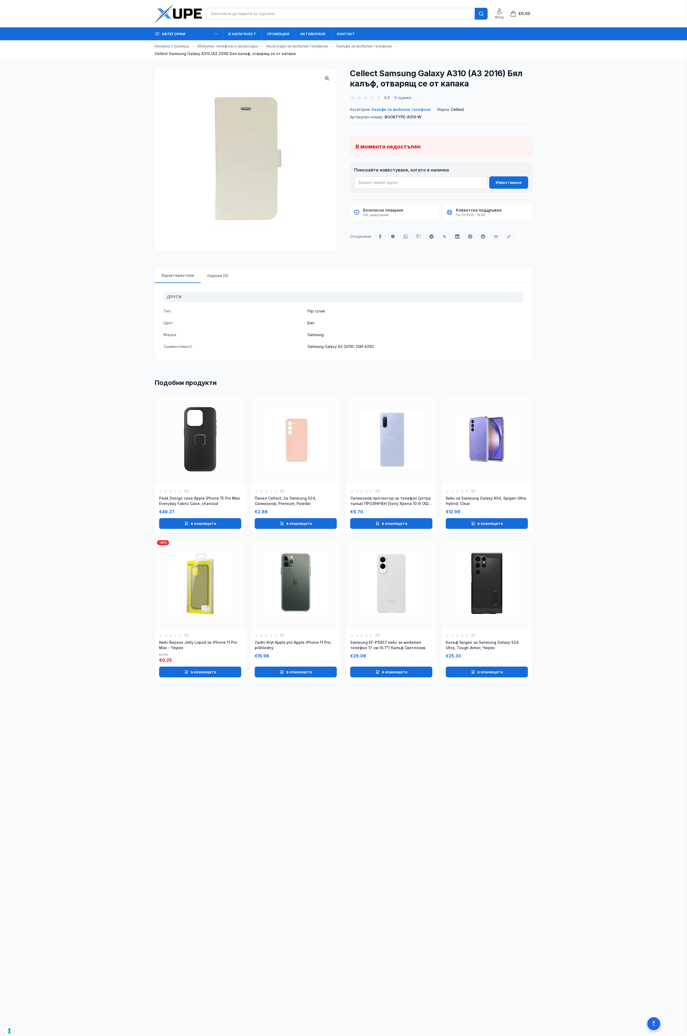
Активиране (313, 34)
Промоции (278, 34)
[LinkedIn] (457, 236)
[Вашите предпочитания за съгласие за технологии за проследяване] (9, 1031)
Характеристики (177, 275)
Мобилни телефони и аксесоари (228, 46)
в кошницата (203, 523)
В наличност (242, 34)
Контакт (346, 34)
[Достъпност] (653, 1023)
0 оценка (402, 97)
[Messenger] (393, 236)
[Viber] (418, 236)
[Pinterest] (470, 236)
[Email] (496, 236)
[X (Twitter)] (444, 236)
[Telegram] (431, 236)
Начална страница (172, 46)
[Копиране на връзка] (509, 236)
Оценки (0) (217, 275)
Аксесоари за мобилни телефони (297, 46)
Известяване (509, 182)
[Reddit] (483, 236)
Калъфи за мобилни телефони (364, 46)
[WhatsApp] (406, 236)
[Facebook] (380, 236)
